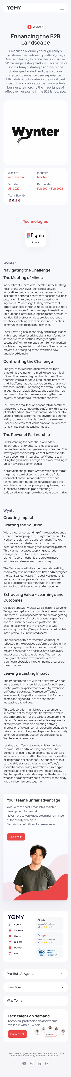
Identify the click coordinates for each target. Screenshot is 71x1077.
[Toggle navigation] (61, 8)
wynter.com (16, 177)
